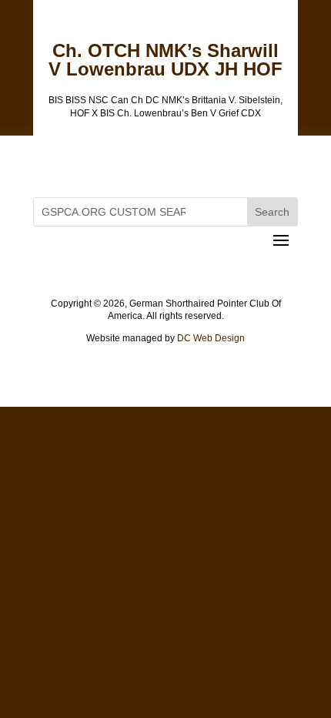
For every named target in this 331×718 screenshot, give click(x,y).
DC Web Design (211, 338)
